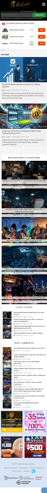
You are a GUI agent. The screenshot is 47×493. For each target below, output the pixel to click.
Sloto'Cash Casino (17, 37)
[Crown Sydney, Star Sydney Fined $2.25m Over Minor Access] (24, 275)
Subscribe (39, 15)
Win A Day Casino (16, 43)
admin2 (18, 393)
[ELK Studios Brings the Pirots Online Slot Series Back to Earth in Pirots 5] (7, 398)
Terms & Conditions (36, 468)
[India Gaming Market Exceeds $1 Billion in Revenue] (24, 218)
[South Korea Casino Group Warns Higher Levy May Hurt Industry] (7, 377)
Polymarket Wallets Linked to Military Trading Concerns (24, 269)
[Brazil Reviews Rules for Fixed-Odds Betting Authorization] (7, 364)
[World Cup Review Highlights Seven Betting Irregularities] (7, 405)
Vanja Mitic (7, 90)
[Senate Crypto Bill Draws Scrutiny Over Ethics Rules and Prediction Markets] (7, 357)
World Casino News (10, 468)
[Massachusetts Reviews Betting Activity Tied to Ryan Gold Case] (24, 161)
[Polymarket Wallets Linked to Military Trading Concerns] (24, 247)
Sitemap (27, 471)
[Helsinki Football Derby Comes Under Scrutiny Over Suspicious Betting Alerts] (24, 189)
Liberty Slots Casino (16, 30)
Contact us (23, 468)
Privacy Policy (16, 471)
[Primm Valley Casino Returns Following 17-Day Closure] (7, 350)
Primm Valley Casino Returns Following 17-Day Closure (29, 348)
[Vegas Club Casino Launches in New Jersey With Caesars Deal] (7, 384)
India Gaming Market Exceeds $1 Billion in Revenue (24, 240)
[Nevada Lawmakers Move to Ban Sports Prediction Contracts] (7, 371)
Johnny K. (19, 215)
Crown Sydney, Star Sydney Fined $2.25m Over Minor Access (24, 298)
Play (41, 30)
